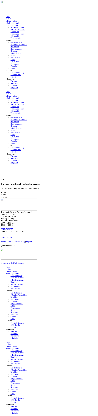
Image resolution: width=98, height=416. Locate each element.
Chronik (14, 66)
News (13, 60)
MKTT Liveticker (18, 30)
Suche (3, 193)
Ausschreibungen (17, 27)
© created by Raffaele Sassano (12, 263)
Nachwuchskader (17, 34)
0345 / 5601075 (7, 229)
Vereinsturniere (16, 38)
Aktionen (14, 83)
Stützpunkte (15, 36)
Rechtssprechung (17, 49)
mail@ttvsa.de (6, 237)
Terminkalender (16, 25)
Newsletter (15, 62)
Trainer (13, 77)
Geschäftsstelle (16, 42)
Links (13, 68)
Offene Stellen (11, 21)
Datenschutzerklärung (16, 241)
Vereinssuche (16, 57)
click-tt (8, 19)
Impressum (30, 241)
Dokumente (15, 51)
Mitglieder (14, 88)
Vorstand (14, 81)
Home (8, 17)
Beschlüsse (15, 47)
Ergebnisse (15, 32)
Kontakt (4, 241)
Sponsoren (15, 64)
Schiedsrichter (16, 75)
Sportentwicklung (17, 73)
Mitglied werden (17, 53)
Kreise (13, 55)
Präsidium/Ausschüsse (19, 45)
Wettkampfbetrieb (12, 23)
